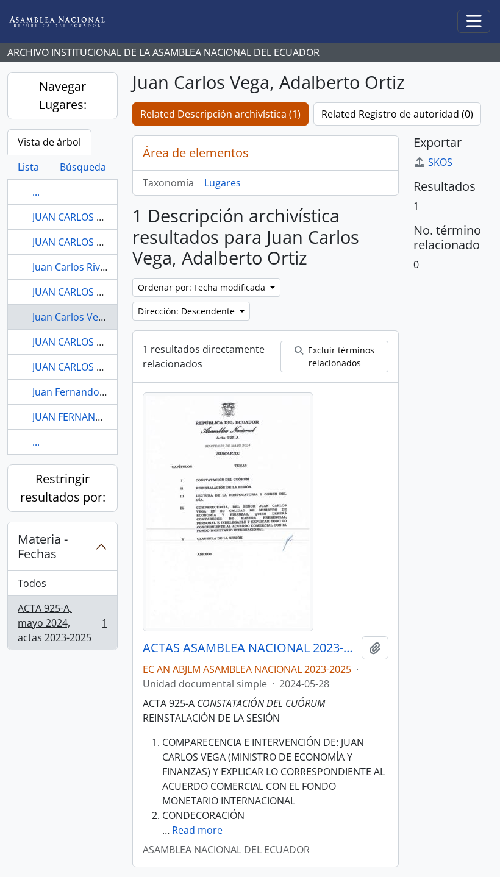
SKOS (440, 162)
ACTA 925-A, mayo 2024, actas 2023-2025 (62, 623)
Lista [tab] (28, 167)
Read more (197, 830)
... (36, 192)
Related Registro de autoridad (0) (397, 114)
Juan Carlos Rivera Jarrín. (88, 267)
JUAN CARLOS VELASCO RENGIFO (106, 342)
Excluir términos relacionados (339, 356)
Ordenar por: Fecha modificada (203, 287)
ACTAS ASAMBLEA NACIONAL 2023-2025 (250, 648)
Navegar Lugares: (63, 95)
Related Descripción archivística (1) (220, 114)
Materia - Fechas (43, 546)
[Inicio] (66, 21)
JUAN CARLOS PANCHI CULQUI (101, 242)
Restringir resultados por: (62, 487)
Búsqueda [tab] (83, 167)
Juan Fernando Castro (82, 392)
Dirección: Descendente (187, 311)
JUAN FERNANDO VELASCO (93, 417)
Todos (32, 583)
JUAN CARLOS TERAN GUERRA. (101, 292)
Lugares (222, 183)
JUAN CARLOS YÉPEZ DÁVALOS (101, 367)
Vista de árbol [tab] (49, 142)
